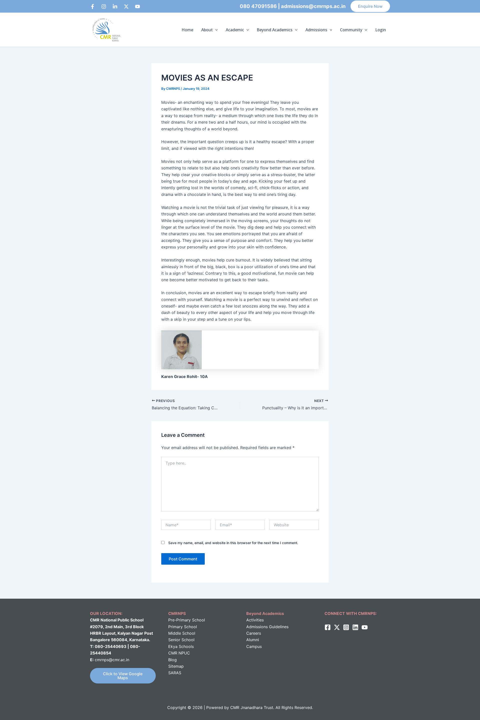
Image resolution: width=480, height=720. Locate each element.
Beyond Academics (274, 30)
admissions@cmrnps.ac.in (313, 6)
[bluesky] (137, 6)
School (188, 633)
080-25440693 (111, 646)
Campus (254, 646)
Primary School (182, 626)
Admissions (316, 30)
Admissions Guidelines (267, 626)
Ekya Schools (181, 646)
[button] (370, 6)
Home (187, 30)
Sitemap (176, 666)
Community (351, 30)
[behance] (126, 6)
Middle (174, 633)
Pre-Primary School (186, 619)
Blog (172, 659)
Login (380, 30)
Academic (235, 30)
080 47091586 (258, 6)
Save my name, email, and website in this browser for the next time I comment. (233, 543)
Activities (255, 619)
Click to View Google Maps (122, 675)
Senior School (181, 639)
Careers (253, 633)
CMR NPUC (179, 652)
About (207, 30)
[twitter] (337, 627)
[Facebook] (92, 6)
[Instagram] (103, 6)
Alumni (252, 639)
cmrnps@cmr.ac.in (112, 659)
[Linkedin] (115, 6)
